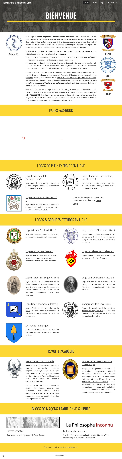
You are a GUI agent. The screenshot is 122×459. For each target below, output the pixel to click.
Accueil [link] (86, 3)
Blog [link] (101, 3)
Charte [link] (94, 3)
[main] (61, 16)
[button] (119, 2)
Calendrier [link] (110, 3)
